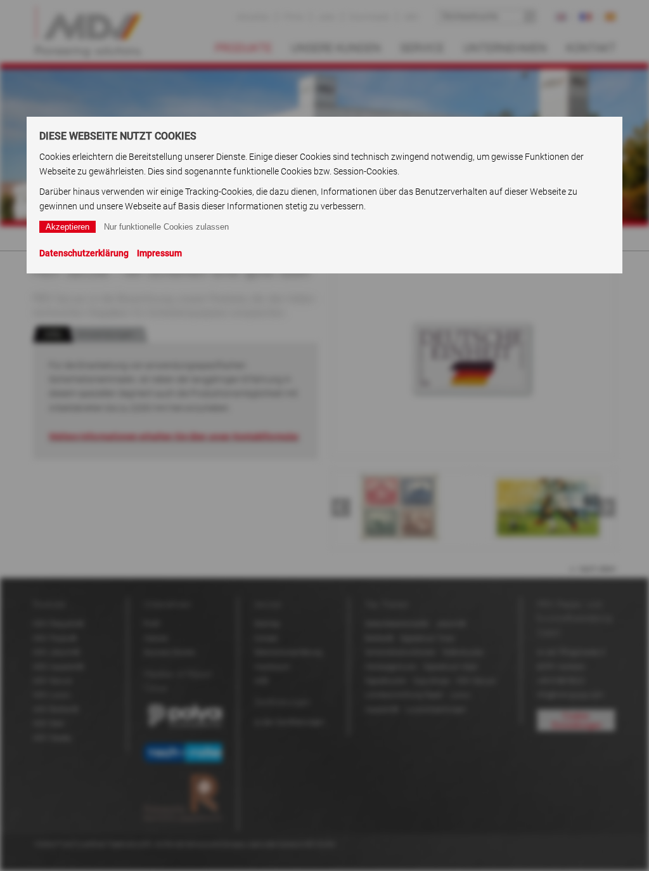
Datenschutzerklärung (84, 253)
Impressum (159, 253)
